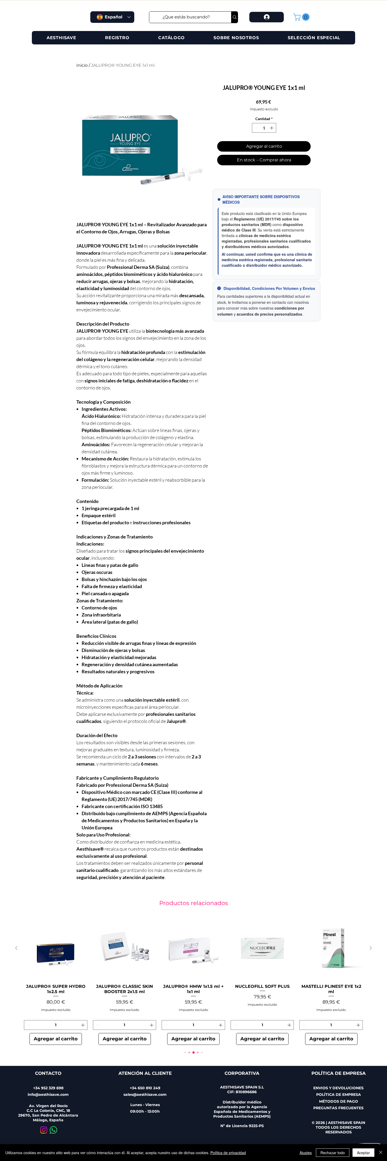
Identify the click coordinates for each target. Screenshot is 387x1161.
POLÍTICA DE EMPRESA (338, 1094)
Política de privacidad (228, 1152)
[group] (193, 980)
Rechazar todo (332, 1152)
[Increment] (272, 127)
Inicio (82, 65)
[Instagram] (43, 1130)
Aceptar (363, 1152)
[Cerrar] (381, 1152)
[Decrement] (256, 127)
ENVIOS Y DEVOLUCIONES (338, 1088)
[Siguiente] (371, 948)
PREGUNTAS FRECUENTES (338, 1108)
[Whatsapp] (53, 1130)
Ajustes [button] (306, 1152)
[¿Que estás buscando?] (234, 17)
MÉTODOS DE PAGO (338, 1101)
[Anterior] (16, 948)
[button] (302, 17)
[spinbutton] (264, 127)
